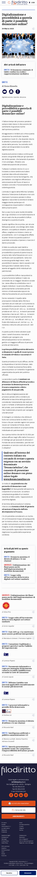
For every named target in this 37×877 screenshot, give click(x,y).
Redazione (4, 830)
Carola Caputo (8, 677)
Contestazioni (5, 837)
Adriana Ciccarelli (8, 741)
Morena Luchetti (9, 739)
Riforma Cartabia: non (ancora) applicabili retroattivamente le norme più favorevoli (18, 685)
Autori (21, 822)
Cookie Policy (5, 843)
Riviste (3, 853)
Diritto (5, 82)
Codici (3, 852)
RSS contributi (5, 846)
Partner (21, 830)
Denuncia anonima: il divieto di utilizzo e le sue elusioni (17, 559)
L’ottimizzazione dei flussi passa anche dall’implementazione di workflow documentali (17, 568)
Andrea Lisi (7, 715)
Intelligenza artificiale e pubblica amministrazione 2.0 (16, 734)
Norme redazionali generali (26, 841)
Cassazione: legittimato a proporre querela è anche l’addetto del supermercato (17, 646)
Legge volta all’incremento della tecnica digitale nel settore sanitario (16, 577)
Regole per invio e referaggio (26, 843)
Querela (16, 97)
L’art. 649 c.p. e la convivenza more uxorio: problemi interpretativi (18, 633)
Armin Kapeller (9, 626)
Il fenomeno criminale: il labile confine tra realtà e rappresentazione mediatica (18, 72)
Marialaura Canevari (11, 638)
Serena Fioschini (21, 739)
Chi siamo (4, 822)
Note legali (4, 839)
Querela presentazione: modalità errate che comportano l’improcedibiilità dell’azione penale (18, 749)
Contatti (4, 824)
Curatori (21, 826)
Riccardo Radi (8, 727)
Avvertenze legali (6, 835)
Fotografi (21, 828)
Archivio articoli (6, 850)
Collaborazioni (23, 835)
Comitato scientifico (24, 824)
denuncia (23, 97)
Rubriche (4, 855)
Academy (4, 848)
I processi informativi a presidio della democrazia (15, 706)
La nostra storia (6, 828)
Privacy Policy (5, 841)
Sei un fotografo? (23, 839)
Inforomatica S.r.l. (6, 826)
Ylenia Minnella (10, 86)
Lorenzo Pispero (9, 661)
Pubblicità (4, 832)
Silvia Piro (7, 612)
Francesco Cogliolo (24, 638)
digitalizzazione (7, 97)
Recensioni (22, 837)
